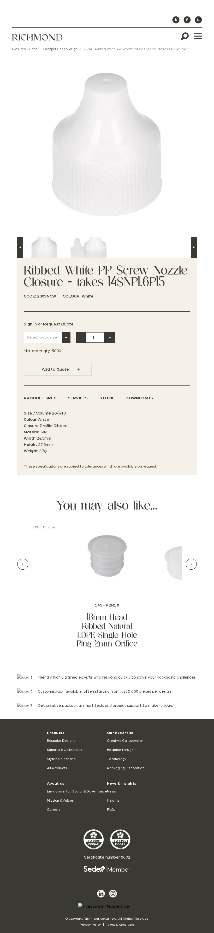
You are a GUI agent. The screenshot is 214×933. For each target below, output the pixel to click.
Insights (113, 800)
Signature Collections (64, 750)
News (111, 791)
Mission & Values (60, 800)
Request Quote (58, 324)
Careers (54, 810)
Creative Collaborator (125, 741)
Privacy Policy (90, 924)
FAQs (111, 810)
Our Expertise (120, 733)
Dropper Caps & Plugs (60, 49)
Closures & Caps (24, 49)
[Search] (185, 36)
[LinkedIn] (101, 893)
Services (78, 398)
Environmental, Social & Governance (77, 791)
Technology (117, 759)
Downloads (139, 398)
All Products (57, 768)
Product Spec (40, 398)
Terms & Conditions (120, 924)
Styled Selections (61, 759)
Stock (106, 398)
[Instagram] (113, 893)
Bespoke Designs (61, 741)
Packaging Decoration (125, 768)
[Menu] (198, 36)
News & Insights (121, 783)
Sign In (30, 324)
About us (55, 783)
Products (55, 733)
